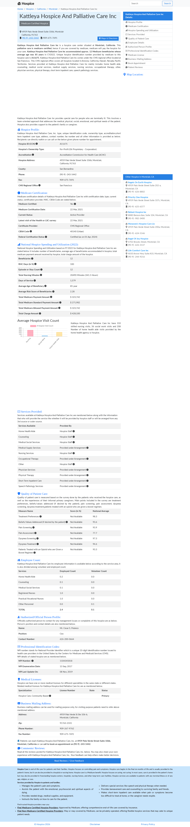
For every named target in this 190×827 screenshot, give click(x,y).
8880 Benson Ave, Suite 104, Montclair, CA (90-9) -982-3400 (148, 215)
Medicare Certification (138, 26)
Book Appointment (136, 63)
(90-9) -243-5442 (30, 38)
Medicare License (136, 55)
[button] (37, 144)
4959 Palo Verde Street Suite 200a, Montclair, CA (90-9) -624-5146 (147, 228)
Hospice (30, 9)
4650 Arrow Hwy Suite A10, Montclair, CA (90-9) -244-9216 (147, 254)
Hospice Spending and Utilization (143, 30)
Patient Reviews (135, 67)
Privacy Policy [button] (148, 824)
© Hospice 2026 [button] (42, 824)
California (41, 9)
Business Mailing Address (139, 59)
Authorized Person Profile (140, 47)
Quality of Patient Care (138, 39)
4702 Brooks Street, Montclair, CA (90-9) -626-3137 (144, 242)
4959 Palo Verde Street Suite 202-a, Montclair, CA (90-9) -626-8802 (143, 187)
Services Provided (136, 35)
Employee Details (136, 43)
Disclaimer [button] (95, 824)
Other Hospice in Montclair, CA (139, 177)
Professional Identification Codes (143, 51)
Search (167, 3)
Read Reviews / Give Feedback (69, 761)
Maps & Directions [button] (109, 38)
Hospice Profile (135, 22)
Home (20, 9)
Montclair (53, 9)
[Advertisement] (69, 92)
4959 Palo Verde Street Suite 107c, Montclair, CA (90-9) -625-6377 (147, 202)
